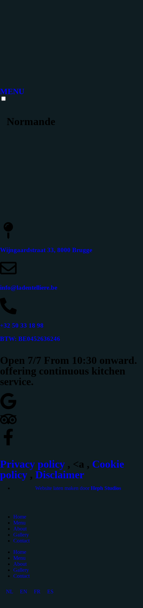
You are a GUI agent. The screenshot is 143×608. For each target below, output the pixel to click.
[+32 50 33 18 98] (8, 306)
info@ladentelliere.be (28, 287)
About (20, 529)
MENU (12, 91)
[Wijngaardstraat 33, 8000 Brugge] (8, 230)
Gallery (21, 534)
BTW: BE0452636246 (30, 338)
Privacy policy (32, 464)
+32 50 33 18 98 (22, 325)
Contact (21, 540)
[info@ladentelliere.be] (8, 268)
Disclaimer (59, 475)
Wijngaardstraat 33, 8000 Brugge (46, 249)
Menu (19, 523)
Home (19, 517)
